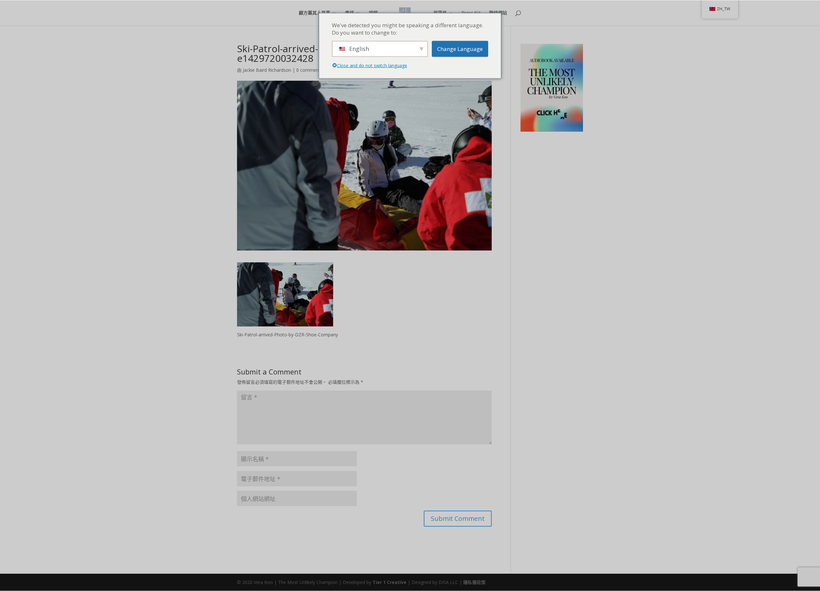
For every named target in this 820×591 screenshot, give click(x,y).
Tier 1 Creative (389, 582)
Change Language (460, 49)
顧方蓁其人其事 (314, 13)
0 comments (309, 70)
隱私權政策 (474, 582)
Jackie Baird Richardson (267, 70)
